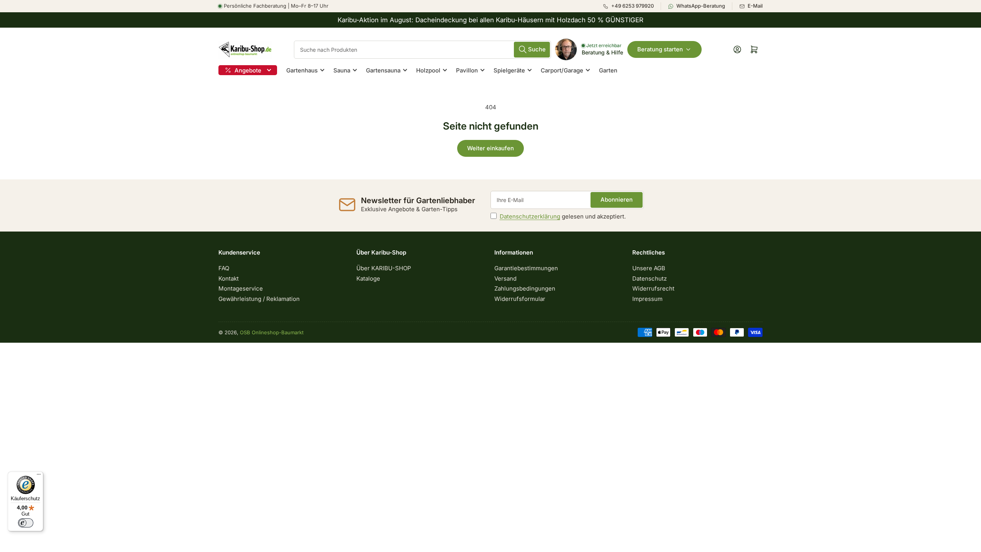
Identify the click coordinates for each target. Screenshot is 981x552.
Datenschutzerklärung (530, 216)
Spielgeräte (509, 70)
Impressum (647, 298)
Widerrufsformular (519, 298)
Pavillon (467, 70)
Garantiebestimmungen (526, 268)
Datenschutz (649, 278)
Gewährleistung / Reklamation (259, 298)
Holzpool (428, 70)
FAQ (223, 268)
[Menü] (38, 476)
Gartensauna (383, 70)
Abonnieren (616, 199)
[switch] (25, 522)
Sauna (341, 70)
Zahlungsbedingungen (524, 288)
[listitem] (632, 6)
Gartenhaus (302, 70)
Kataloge (368, 278)
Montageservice (240, 288)
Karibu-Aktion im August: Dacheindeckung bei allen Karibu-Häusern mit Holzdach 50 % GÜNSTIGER (490, 20)
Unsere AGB (648, 268)
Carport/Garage (562, 70)
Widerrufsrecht (653, 288)
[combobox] (422, 50)
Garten (608, 70)
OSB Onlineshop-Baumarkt (271, 332)
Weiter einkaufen (490, 148)
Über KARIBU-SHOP (383, 268)
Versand (505, 278)
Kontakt (228, 278)
